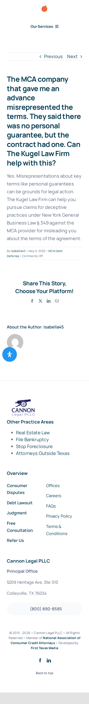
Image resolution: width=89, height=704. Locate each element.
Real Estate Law (33, 432)
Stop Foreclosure (34, 446)
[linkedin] (49, 660)
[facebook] (40, 660)
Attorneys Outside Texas (43, 453)
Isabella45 (18, 251)
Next (72, 56)
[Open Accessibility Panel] (9, 354)
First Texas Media (44, 648)
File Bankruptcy (32, 439)
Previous (53, 56)
